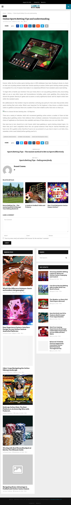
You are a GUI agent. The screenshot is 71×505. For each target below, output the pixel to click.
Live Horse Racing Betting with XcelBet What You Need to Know (59, 287)
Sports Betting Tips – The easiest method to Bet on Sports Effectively (35, 152)
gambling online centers (10, 136)
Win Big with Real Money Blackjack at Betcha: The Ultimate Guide (17, 449)
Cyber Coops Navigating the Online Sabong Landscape (16, 369)
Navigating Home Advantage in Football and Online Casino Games (16, 488)
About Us (43, 2)
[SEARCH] (66, 258)
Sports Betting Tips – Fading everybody (35, 160)
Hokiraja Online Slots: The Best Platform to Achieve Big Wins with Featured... (16, 409)
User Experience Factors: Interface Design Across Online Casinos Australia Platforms (16, 329)
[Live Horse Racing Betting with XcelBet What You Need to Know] (43, 290)
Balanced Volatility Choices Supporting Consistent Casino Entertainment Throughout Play (57, 345)
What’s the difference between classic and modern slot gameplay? (17, 289)
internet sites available (24, 136)
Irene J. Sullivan (8, 491)
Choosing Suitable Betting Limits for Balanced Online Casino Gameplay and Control (59, 274)
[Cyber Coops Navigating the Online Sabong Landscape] (18, 351)
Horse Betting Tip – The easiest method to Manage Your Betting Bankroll (12, 207)
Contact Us (36, 2)
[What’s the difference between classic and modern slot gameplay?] (18, 271)
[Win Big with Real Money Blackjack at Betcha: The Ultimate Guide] (18, 431)
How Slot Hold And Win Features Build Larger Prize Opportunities (58, 315)
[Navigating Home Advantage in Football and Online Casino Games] (18, 469)
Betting (4, 16)
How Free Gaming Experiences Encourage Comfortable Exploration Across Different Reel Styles (58, 330)
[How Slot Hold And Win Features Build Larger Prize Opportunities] (43, 318)
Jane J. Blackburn (8, 372)
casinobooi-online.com (56, 499)
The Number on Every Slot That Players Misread (59, 300)
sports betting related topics (40, 136)
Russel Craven (8, 21)
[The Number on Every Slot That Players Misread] (43, 304)
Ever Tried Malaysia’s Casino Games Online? (58, 206)
